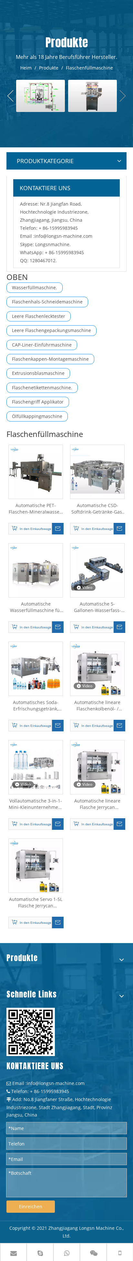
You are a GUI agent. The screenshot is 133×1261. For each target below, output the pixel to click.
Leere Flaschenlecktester (38, 316)
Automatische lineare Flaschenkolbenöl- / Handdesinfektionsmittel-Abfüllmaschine (97, 705)
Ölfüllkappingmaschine (37, 416)
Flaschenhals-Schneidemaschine (47, 302)
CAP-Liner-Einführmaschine (42, 345)
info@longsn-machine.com (63, 236)
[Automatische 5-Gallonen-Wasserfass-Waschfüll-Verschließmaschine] (97, 570)
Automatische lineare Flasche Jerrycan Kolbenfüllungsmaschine (97, 804)
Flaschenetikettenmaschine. (42, 388)
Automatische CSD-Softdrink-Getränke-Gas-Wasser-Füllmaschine (97, 508)
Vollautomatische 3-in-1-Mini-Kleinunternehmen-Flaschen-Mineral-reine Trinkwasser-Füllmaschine (36, 804)
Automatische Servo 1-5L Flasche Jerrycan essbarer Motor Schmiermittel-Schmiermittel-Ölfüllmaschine (35, 902)
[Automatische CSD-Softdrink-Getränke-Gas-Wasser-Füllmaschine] (97, 471)
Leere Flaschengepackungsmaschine (51, 330)
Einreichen (30, 1206)
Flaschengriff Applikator (38, 402)
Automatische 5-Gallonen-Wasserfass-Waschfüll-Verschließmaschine (97, 607)
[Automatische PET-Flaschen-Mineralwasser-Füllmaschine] (36, 471)
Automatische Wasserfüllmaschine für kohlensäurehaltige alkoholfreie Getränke (36, 607)
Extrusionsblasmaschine (38, 373)
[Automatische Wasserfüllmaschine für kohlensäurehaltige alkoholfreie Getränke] (36, 570)
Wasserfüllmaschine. (34, 287)
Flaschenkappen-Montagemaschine (50, 359)
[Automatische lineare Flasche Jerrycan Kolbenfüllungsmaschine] (97, 767)
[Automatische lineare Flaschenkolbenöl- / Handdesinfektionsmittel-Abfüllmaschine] (97, 668)
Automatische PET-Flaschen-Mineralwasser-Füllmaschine (36, 508)
